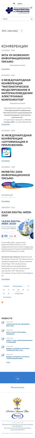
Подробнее (5, 69)
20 (23, 290)
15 (28, 286)
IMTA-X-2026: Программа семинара (16, 333)
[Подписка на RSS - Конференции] (17, 302)
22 (3, 293)
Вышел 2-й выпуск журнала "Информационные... (17, 357)
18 (13, 290)
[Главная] (17, 10)
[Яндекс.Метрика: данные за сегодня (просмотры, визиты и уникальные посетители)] (17, 387)
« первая (6, 286)
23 (8, 293)
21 (28, 290)
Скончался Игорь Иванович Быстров (18, 325)
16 (3, 290)
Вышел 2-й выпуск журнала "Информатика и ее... (17, 349)
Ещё (8, 362)
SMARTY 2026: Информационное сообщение (19, 341)
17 (8, 290)
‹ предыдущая (17, 286)
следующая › (18, 293)
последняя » (7, 297)
